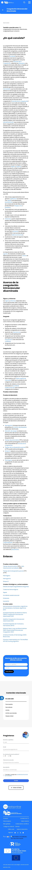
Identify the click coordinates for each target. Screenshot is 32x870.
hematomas (16, 332)
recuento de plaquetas (20, 427)
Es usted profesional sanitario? (11, 754)
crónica (24, 255)
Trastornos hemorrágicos (10, 589)
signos (7, 301)
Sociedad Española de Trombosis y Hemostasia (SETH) (13, 624)
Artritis (7, 710)
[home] (7, 2)
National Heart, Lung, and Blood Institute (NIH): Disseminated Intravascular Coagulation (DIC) (15, 630)
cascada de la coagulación (19, 101)
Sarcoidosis (9, 707)
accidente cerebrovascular (12, 386)
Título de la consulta (8, 760)
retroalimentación (8, 122)
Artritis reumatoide (11, 713)
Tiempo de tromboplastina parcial (15, 447)
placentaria (15, 549)
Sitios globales (6, 824)
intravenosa (8, 339)
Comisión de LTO (24, 818)
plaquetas (21, 63)
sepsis (9, 200)
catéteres (8, 341)
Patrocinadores (7, 821)
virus (20, 206)
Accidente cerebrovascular (11, 595)
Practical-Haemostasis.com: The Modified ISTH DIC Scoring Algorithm (15, 640)
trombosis (12, 56)
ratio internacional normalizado (13, 567)
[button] (29, 2)
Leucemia (6, 601)
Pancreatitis (9, 704)
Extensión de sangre (11, 431)
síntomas (13, 301)
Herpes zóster (9, 716)
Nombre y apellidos (8, 739)
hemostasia (6, 89)
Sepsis (5, 592)
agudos (5, 254)
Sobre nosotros (25, 821)
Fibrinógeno (8, 460)
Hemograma (9, 425)
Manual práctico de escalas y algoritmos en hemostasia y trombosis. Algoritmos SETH (15, 608)
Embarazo (8, 219)
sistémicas (13, 199)
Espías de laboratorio (22, 829)
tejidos (13, 166)
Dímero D (7, 451)
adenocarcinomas (17, 235)
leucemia (16, 231)
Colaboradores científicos (22, 824)
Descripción (6, 767)
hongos (16, 206)
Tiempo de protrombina (12, 440)
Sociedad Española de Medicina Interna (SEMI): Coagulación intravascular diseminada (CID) (15, 614)
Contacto (5, 818)
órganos (18, 166)
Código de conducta (8, 826)
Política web (11, 829)
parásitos (7, 207)
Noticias (17, 826)
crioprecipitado (7, 542)
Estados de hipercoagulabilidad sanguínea (16, 586)
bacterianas (8, 202)
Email (4, 747)
